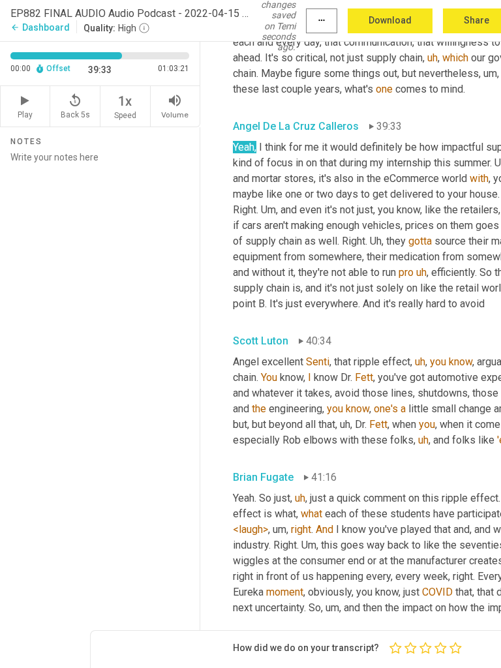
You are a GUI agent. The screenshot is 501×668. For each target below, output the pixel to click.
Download (390, 20)
